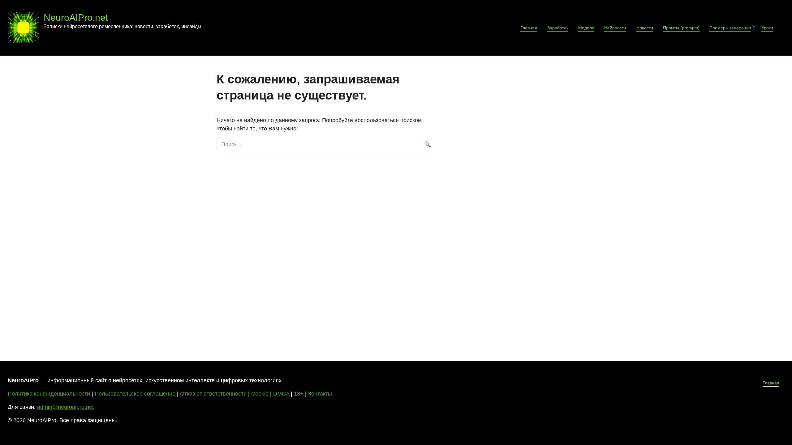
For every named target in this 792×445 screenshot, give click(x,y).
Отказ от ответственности (213, 394)
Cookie (260, 394)
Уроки (767, 27)
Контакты (320, 394)
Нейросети (615, 27)
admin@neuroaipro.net (65, 407)
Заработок (557, 27)
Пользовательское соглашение (135, 394)
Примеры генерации (730, 27)
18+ (298, 394)
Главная (528, 27)
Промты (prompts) (681, 27)
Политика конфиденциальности (49, 394)
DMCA (281, 394)
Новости (644, 27)
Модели (586, 27)
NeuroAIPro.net (76, 17)
